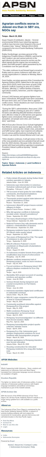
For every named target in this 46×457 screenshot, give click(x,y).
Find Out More (8, 421)
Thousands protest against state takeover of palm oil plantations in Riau (25, 199)
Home (5, 16)
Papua (32, 16)
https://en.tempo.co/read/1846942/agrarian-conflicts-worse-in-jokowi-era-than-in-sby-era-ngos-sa (21, 157)
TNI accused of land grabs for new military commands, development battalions (24, 193)
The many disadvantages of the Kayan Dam (24, 219)
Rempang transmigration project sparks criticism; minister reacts (23, 325)
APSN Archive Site (9, 392)
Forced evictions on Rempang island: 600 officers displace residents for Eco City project (24, 268)
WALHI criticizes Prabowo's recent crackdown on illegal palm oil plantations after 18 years (23, 246)
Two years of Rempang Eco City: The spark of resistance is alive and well (24, 238)
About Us (19, 445)
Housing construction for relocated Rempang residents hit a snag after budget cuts (24, 349)
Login (5, 427)
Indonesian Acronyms (11, 437)
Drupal (12, 441)
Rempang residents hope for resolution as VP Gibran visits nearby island (24, 231)
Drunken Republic (9, 378)
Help (33, 447)
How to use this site (10, 425)
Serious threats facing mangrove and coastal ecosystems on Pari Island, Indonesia (22, 284)
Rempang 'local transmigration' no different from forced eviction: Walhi (24, 319)
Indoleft (4, 364)
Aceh (24, 16)
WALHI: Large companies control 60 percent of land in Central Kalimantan (25, 298)
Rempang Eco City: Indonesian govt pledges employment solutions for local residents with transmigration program (23, 333)
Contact (27, 445)
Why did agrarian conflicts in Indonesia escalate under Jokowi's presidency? (22, 213)
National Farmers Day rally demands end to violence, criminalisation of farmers (24, 225)
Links (5, 435)
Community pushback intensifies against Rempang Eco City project (23, 305)
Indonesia (15, 16)
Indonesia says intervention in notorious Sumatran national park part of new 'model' (24, 186)
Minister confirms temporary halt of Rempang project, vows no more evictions (24, 260)
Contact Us (7, 423)
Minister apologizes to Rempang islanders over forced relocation (24, 341)
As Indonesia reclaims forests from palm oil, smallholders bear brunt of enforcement (24, 254)
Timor (40, 16)
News (11, 163)
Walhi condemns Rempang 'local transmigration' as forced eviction (20, 312)
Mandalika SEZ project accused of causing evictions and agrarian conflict (24, 276)
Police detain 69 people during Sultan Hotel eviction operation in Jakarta (24, 179)
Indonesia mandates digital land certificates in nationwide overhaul (24, 292)
